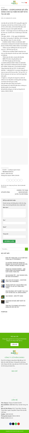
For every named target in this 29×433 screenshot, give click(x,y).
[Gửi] (26, 249)
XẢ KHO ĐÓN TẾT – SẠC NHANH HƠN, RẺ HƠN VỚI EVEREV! (17, 276)
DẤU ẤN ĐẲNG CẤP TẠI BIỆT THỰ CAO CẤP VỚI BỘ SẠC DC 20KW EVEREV (17, 292)
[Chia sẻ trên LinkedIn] (21, 180)
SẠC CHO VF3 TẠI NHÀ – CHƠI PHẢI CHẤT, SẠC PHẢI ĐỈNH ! (16, 280)
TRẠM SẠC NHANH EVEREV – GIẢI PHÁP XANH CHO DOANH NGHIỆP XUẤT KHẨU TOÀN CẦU (15, 270)
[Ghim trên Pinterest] (18, 180)
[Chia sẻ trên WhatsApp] (8, 180)
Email (4, 227)
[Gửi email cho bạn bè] (16, 180)
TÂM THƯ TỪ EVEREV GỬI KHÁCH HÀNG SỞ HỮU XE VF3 (16, 306)
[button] (2, 2)
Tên (4, 220)
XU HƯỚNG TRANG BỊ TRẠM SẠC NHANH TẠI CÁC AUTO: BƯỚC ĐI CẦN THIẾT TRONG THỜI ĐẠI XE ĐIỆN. (16, 264)
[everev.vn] (14, 2)
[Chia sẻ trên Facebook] (10, 180)
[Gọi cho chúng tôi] (16, 424)
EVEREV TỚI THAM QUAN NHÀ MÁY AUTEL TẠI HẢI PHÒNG (21, 192)
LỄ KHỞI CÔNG (5, 192)
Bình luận (6, 207)
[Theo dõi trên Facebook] (10, 424)
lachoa (14, 18)
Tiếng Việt (23, 2)
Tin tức (3, 7)
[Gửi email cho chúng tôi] (13, 424)
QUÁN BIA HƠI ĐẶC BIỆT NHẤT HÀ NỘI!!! (15, 301)
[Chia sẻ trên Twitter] (13, 180)
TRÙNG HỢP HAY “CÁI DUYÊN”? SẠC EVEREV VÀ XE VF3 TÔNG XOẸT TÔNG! (16, 286)
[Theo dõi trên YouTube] (18, 424)
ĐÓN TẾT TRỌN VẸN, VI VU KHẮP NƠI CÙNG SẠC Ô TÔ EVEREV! (16, 258)
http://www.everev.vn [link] (8, 171)
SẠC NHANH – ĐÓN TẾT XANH (14, 296)
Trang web (5, 233)
